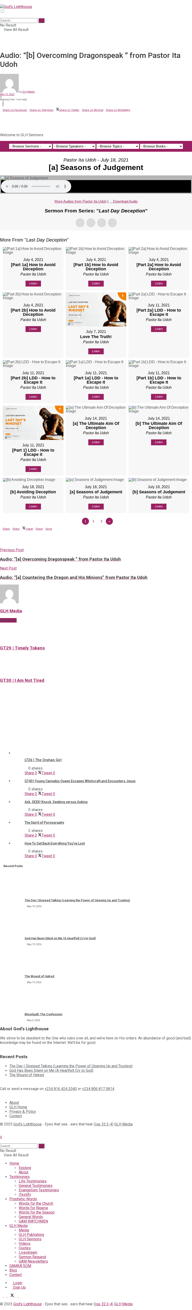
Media (24, 1230)
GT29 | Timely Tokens (22, 648)
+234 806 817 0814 (98, 1089)
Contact (15, 1116)
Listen (33, 283)
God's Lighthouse (27, 1124)
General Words (31, 1217)
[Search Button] (1, 16)
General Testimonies (35, 1185)
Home (14, 1163)
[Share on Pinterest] (6, 117)
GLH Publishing (31, 1234)
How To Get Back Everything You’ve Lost (55, 843)
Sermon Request (32, 1257)
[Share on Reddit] (11, 117)
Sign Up (19, 1287)
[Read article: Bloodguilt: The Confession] (13, 998)
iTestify (25, 1194)
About (14, 1102)
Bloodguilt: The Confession (43, 1014)
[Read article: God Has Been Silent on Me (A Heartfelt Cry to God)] (13, 922)
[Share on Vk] (9, 117)
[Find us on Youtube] (17, 1296)
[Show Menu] (1, 2)
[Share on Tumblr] (14, 117)
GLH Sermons (30, 1239)
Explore (25, 1168)
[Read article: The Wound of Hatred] (13, 960)
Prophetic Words (23, 1199)
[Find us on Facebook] (5, 1296)
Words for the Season (37, 1212)
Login (17, 1283)
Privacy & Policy (22, 1111)
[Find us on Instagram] (20, 1296)
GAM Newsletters (33, 1261)
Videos (24, 1243)
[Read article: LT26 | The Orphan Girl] (106, 725)
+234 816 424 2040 (60, 1089)
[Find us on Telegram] (2, 1296)
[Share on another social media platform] (1, 125)
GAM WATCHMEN (33, 1221)
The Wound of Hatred (39, 976)
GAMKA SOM (20, 1266)
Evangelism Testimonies (39, 1190)
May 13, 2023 (7, 94)
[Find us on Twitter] (11, 1296)
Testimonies (19, 1176)
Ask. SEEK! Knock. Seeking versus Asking (56, 802)
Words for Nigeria (33, 1208)
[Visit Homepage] (16, 6)
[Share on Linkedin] (1, 117)
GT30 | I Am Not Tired (22, 680)
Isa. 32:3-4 (103, 1124)
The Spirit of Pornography (44, 822)
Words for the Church (36, 1203)
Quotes (25, 1248)
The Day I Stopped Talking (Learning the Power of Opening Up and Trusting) (77, 900)
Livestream (28, 1252)
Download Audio (125, 201)
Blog (13, 1270)
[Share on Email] (4, 117)
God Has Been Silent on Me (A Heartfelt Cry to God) (60, 938)
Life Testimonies (33, 1181)
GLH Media (28, 92)
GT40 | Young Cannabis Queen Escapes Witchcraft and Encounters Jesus (80, 781)
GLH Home (18, 1107)
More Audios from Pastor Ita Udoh (81, 201)
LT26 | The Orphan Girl (43, 760)
